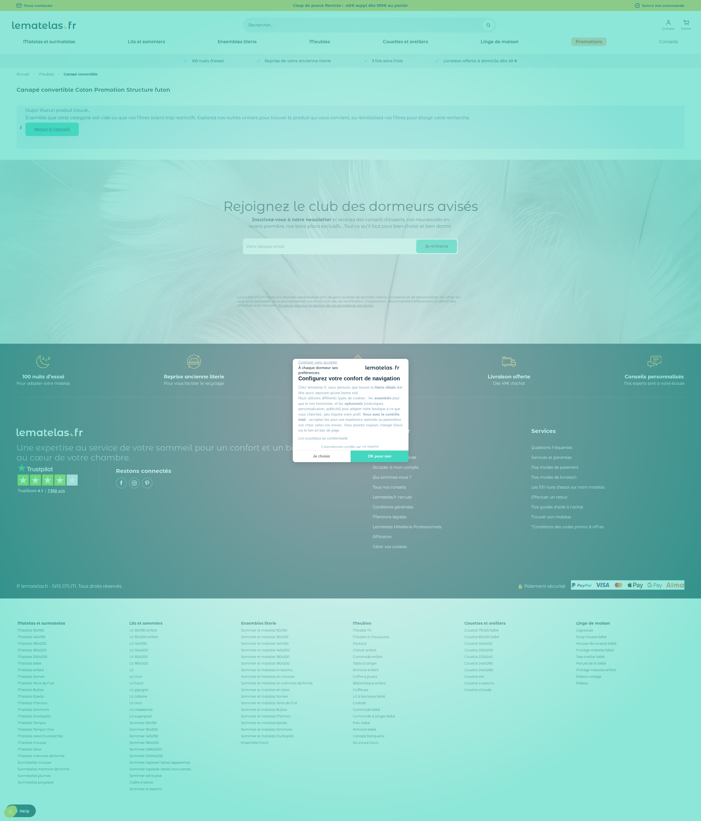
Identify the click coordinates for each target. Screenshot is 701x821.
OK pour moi (379, 456)
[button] (10, 811)
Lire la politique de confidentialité (323, 438)
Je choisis (321, 456)
